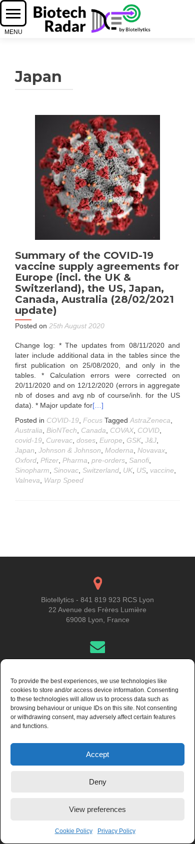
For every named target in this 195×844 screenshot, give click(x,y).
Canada (93, 430)
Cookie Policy (73, 831)
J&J (150, 440)
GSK (133, 440)
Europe (111, 440)
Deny (97, 782)
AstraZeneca (150, 420)
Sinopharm (32, 470)
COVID (149, 430)
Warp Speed (64, 480)
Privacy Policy (117, 831)
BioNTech (61, 430)
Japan (24, 450)
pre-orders (108, 460)
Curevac (59, 440)
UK (127, 470)
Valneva (27, 480)
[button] (13, 13)
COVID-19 (62, 420)
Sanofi (139, 460)
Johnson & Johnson (69, 450)
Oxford (25, 460)
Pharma (75, 460)
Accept (97, 754)
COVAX (122, 430)
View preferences (97, 809)
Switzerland (100, 470)
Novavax (151, 450)
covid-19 (28, 440)
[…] (98, 405)
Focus (92, 420)
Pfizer (49, 460)
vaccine (162, 470)
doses (86, 440)
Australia (28, 430)
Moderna (119, 450)
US (141, 470)
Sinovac (66, 470)
